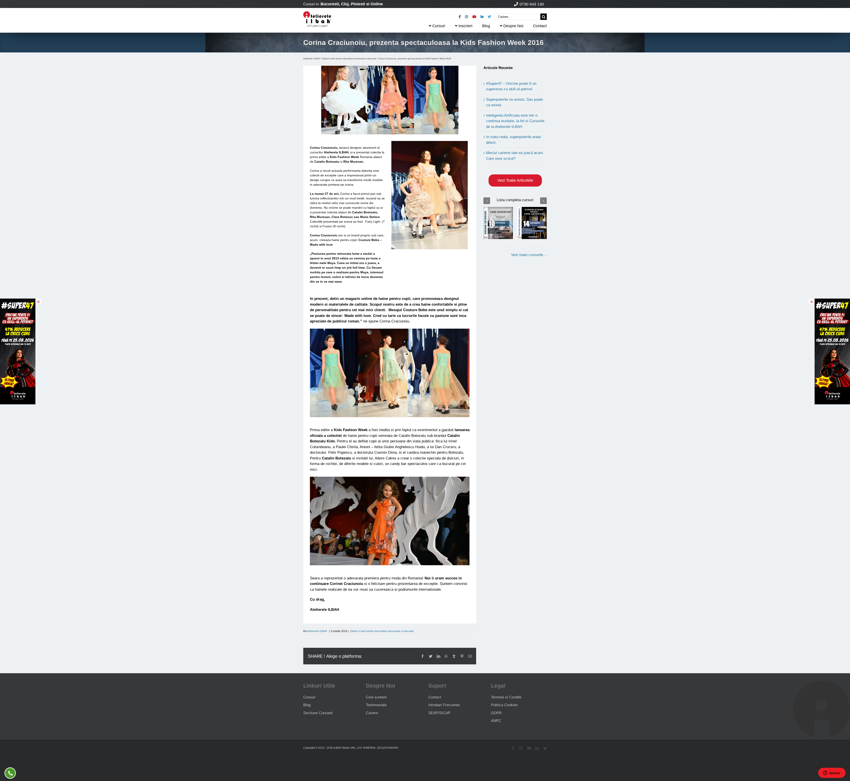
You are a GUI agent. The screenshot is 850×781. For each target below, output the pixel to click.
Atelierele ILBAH (311, 58)
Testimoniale (376, 705)
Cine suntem (376, 697)
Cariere (372, 713)
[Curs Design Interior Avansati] (532, 223)
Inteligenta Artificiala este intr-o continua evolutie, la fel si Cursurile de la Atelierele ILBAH (515, 121)
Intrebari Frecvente (444, 705)
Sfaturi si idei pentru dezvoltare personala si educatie (349, 58)
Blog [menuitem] (486, 26)
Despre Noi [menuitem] (513, 26)
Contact (434, 697)
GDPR (496, 713)
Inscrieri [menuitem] (465, 26)
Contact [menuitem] (540, 26)
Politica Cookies (504, 705)
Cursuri (309, 697)
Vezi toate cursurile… (529, 255)
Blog (307, 705)
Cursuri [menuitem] (438, 26)
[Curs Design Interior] (498, 223)
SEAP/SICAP (439, 713)
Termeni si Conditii (506, 697)
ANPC (496, 721)
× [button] (38, 301)
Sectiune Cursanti (318, 713)
